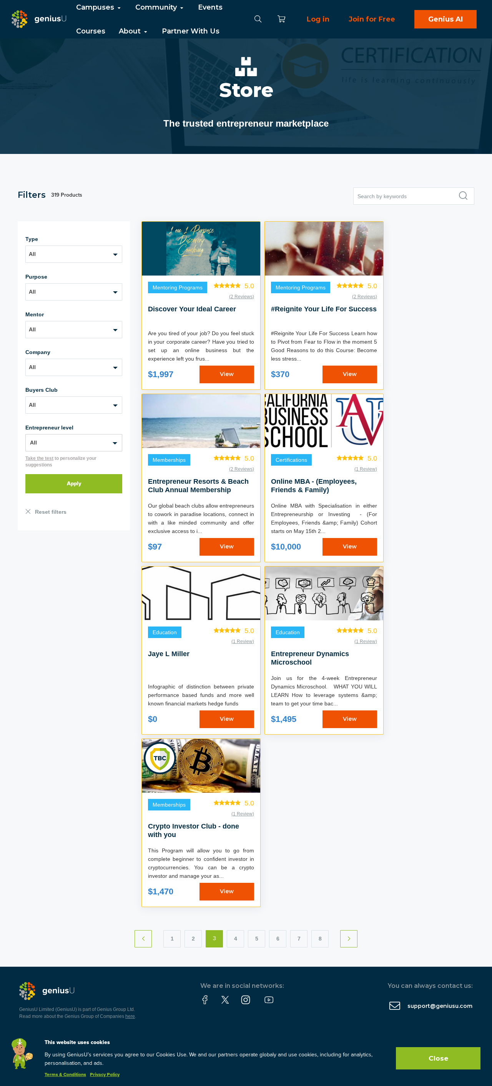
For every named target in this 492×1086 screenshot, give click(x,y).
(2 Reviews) (241, 296)
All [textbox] (32, 254)
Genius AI (445, 19)
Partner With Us (190, 31)
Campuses (96, 7)
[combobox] (73, 254)
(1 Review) (365, 469)
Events (210, 7)
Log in (318, 19)
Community (157, 7)
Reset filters (50, 512)
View (227, 374)
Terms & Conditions (65, 1075)
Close (438, 1058)
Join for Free (372, 19)
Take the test (39, 458)
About (131, 31)
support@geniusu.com (439, 1005)
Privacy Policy (105, 1075)
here (130, 1016)
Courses (90, 31)
